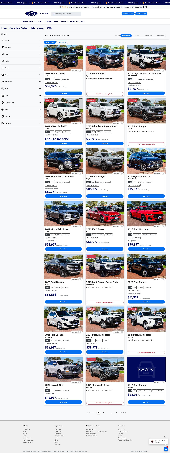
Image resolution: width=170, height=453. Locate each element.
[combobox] (66, 14)
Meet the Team (123, 431)
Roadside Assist (91, 436)
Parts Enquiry (141, 14)
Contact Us (122, 438)
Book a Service (128, 14)
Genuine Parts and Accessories (96, 431)
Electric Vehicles (28, 440)
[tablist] (143, 35)
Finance (57, 438)
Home (25, 21)
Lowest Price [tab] (160, 35)
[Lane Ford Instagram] (146, 7)
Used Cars (57, 434)
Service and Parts (67, 21)
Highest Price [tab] (148, 35)
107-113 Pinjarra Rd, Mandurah (102, 7)
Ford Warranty (91, 434)
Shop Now (63, 93)
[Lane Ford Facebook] (144, 7)
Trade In (56, 21)
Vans (24, 436)
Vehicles (32, 21)
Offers (40, 21)
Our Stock (47, 21)
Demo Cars (58, 431)
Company (79, 21)
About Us (121, 429)
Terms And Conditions (125, 440)
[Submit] (53, 14)
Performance (27, 438)
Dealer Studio (143, 451)
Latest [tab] (137, 35)
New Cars (57, 429)
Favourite (75, 71)
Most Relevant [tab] (126, 35)
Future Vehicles (28, 442)
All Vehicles (26, 429)
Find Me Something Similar (104, 94)
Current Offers (59, 436)
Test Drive (57, 444)
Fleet (56, 440)
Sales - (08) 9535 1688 (123, 7)
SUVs (24, 431)
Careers (120, 434)
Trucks (25, 434)
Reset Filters (50, 42)
